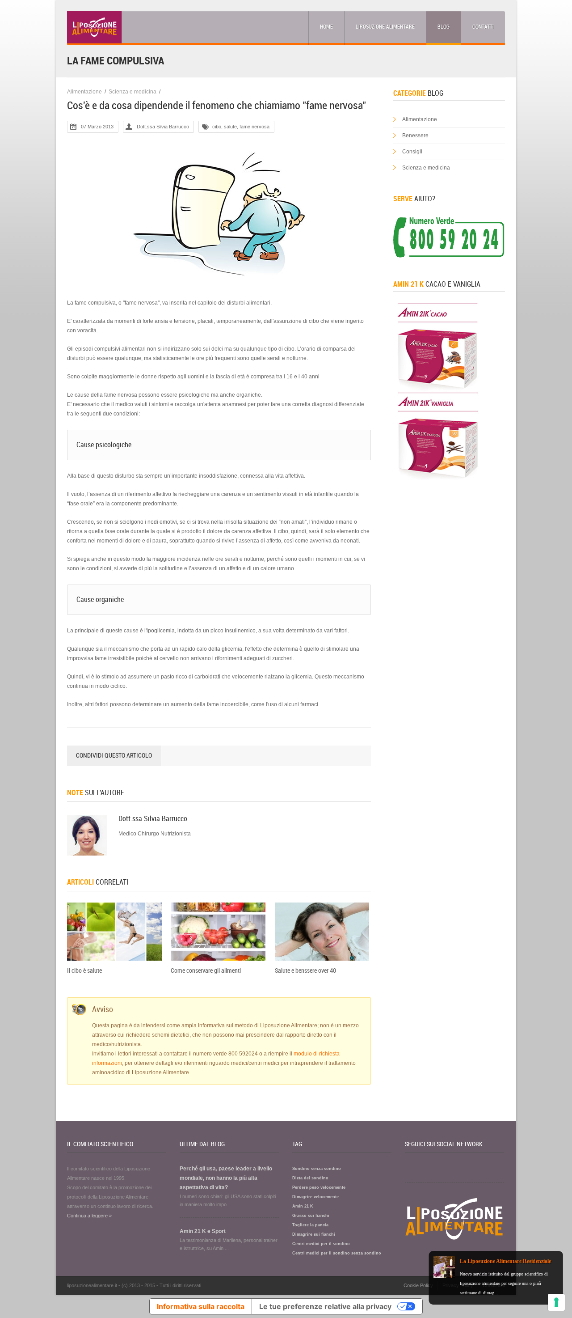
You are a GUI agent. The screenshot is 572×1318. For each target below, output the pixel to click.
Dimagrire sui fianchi (313, 1234)
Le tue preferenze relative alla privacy (325, 1306)
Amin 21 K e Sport (203, 1231)
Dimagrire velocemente (315, 1197)
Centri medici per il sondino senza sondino (336, 1253)
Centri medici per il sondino (321, 1244)
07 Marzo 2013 (97, 126)
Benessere (415, 135)
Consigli (412, 151)
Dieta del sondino (310, 1178)
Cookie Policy (418, 1285)
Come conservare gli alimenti (206, 971)
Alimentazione (84, 92)
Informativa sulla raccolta (200, 1306)
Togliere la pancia (310, 1225)
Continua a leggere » (89, 1215)
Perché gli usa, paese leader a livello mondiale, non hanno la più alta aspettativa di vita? (226, 1178)
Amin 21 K (302, 1206)
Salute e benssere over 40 (305, 971)
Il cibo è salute (84, 971)
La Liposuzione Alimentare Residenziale (505, 1261)
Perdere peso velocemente (318, 1187)
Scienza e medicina (132, 92)
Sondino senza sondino (316, 1168)
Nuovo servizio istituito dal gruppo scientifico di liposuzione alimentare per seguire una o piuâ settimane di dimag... (504, 1283)
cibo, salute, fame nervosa (240, 126)
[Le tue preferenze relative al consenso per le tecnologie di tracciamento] (556, 1302)
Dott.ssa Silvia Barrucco (163, 126)
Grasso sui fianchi (310, 1215)
